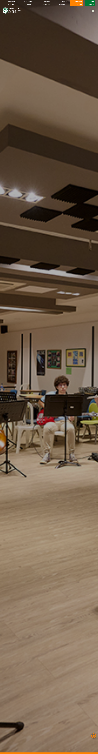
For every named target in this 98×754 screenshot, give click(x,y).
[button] (93, 11)
